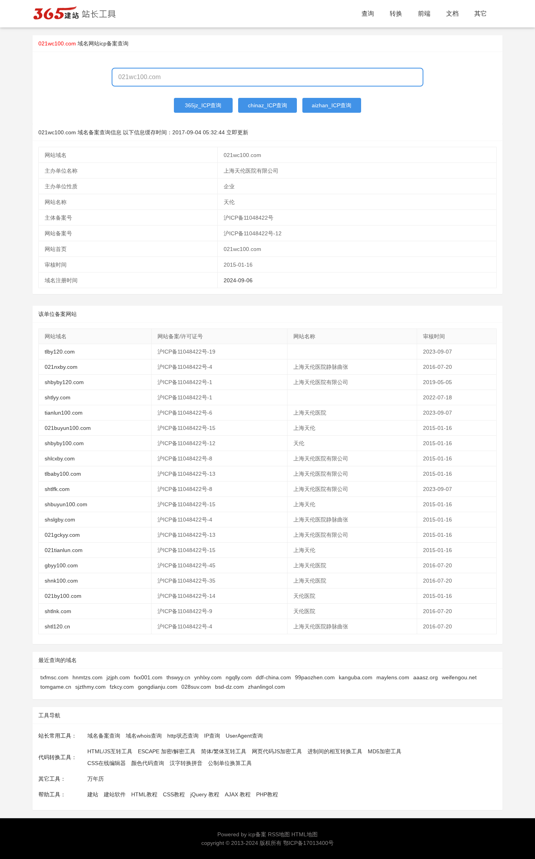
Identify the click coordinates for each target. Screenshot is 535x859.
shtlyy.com (57, 397)
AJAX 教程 (238, 794)
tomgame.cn (55, 687)
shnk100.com (61, 580)
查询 (367, 13)
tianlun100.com (64, 413)
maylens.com (392, 677)
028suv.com (196, 687)
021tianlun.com (64, 550)
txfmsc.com (54, 677)
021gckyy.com (62, 535)
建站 (92, 794)
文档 (452, 13)
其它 (480, 13)
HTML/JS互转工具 (109, 751)
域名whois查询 (144, 736)
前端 (424, 13)
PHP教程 (267, 794)
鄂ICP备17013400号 (308, 843)
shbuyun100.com (66, 504)
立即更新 (237, 132)
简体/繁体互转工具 (223, 751)
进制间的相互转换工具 (334, 751)
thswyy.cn (178, 677)
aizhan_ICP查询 (331, 105)
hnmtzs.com (87, 677)
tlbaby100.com (63, 474)
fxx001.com (148, 677)
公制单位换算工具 (230, 763)
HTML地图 (304, 834)
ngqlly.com (239, 677)
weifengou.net (459, 677)
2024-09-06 (238, 280)
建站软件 (115, 794)
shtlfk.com (57, 489)
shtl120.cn (57, 626)
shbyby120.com (64, 382)
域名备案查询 (103, 736)
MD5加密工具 (384, 751)
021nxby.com (61, 367)
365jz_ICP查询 (203, 105)
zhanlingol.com (266, 687)
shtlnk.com (58, 611)
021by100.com (63, 596)
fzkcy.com (122, 687)
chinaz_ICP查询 (267, 105)
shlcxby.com (60, 458)
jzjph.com (118, 677)
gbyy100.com (61, 565)
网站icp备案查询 (108, 43)
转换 (396, 13)
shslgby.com (60, 519)
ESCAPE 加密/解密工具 (166, 751)
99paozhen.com (315, 677)
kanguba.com (355, 677)
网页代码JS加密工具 (277, 751)
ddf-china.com (273, 677)
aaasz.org (425, 677)
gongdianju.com (157, 687)
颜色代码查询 (147, 763)
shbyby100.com (64, 443)
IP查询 (212, 736)
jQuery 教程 (204, 794)
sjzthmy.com (90, 687)
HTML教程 (144, 794)
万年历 (95, 779)
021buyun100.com (68, 428)
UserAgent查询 (244, 736)
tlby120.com (60, 351)
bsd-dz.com (229, 687)
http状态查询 (183, 736)
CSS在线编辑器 (106, 763)
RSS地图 (279, 834)
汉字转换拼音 (186, 763)
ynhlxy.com (208, 677)
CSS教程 (174, 794)
